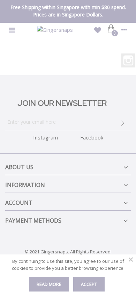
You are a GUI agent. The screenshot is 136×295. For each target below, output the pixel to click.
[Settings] (124, 29)
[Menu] (11, 29)
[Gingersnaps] (54, 29)
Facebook (91, 137)
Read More (49, 284)
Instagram (128, 60)
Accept (89, 284)
